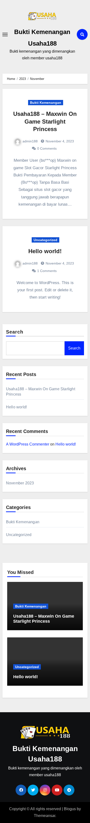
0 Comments (47, 148)
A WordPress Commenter (27, 444)
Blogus (70, 809)
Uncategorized (45, 240)
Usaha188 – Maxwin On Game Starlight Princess (45, 121)
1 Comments (47, 271)
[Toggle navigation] (5, 34)
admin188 (30, 141)
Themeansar (44, 816)
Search (15, 332)
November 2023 (20, 483)
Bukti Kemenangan (45, 103)
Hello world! (45, 251)
